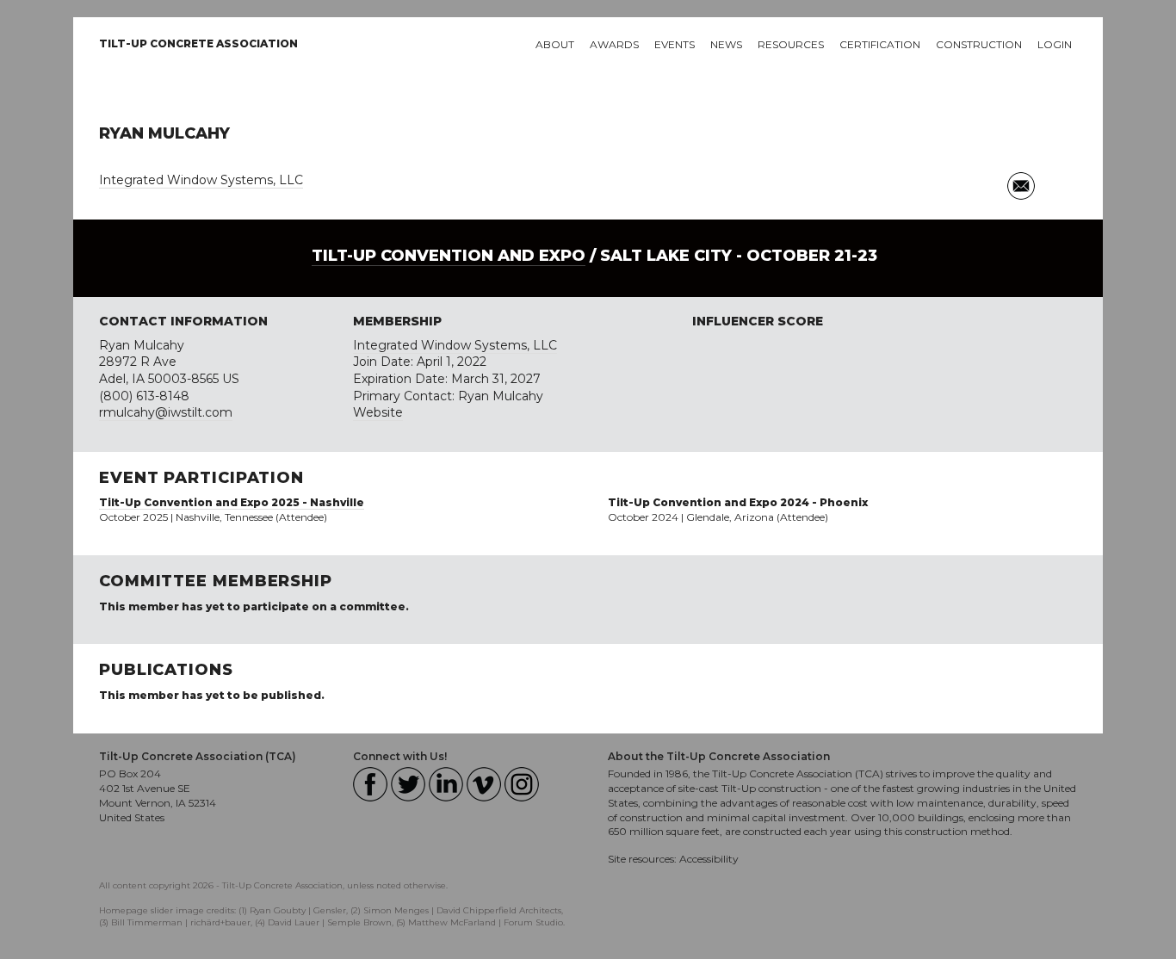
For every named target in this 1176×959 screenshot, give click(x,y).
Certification (879, 44)
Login (1054, 44)
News (726, 44)
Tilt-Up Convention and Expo (448, 255)
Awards (614, 44)
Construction (979, 44)
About (554, 44)
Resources (791, 44)
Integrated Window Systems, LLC (201, 180)
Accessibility (709, 858)
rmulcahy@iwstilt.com (165, 412)
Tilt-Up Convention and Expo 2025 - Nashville (231, 502)
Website (378, 412)
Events (674, 44)
